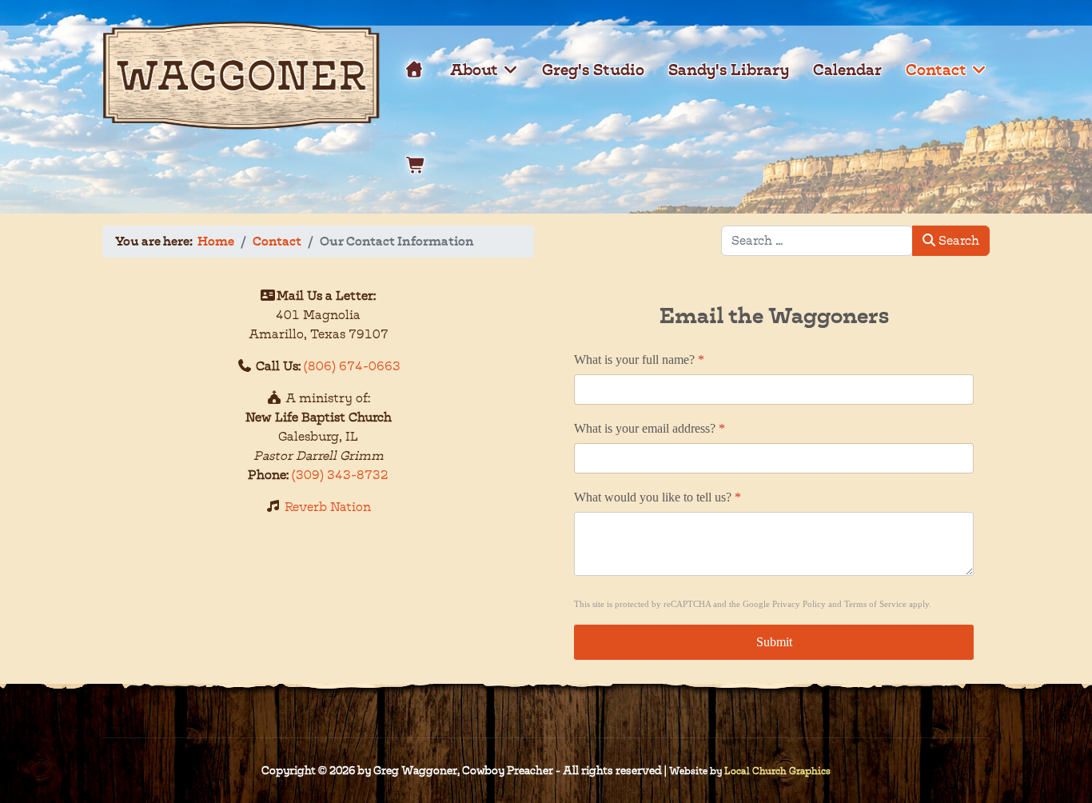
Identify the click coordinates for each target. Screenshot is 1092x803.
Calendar (847, 70)
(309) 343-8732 (340, 474)
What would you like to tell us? (657, 497)
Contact (936, 70)
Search (957, 240)
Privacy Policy (799, 604)
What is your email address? (649, 428)
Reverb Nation (328, 506)
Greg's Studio (593, 70)
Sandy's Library (728, 70)
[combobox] (817, 241)
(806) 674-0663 (352, 366)
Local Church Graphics (777, 771)
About (474, 70)
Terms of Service (875, 604)
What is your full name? (639, 359)
